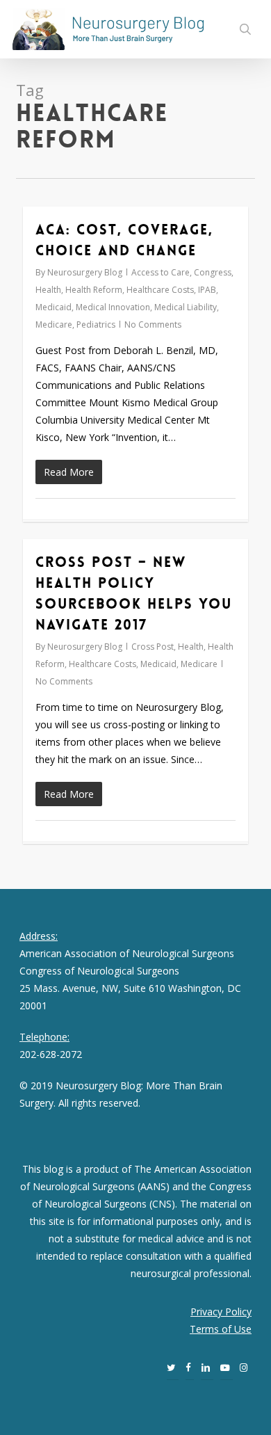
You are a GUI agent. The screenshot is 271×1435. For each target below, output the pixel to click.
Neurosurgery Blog (84, 272)
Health (48, 290)
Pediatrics (95, 324)
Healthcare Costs (160, 290)
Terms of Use (221, 1329)
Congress (212, 272)
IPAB (207, 290)
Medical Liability (185, 307)
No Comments (152, 324)
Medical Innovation (113, 307)
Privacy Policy (221, 1311)
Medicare (53, 324)
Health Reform (93, 290)
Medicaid (53, 307)
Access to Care (160, 272)
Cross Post (152, 646)
